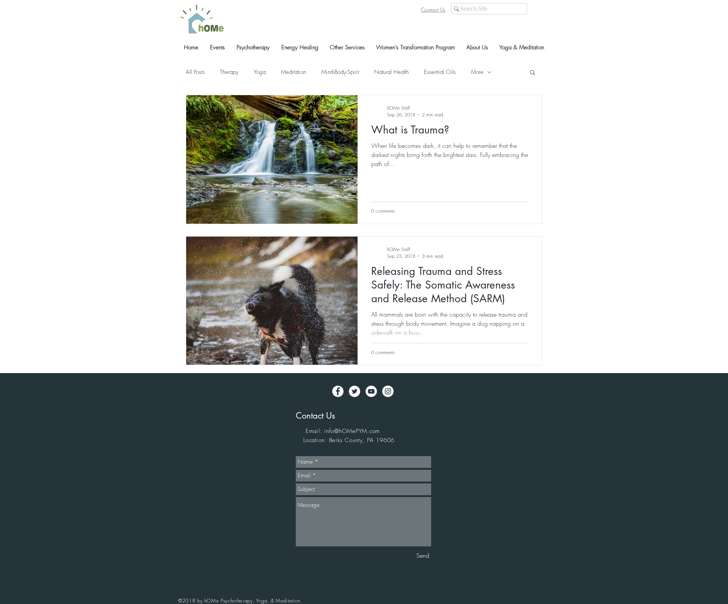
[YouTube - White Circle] (371, 391)
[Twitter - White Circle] (354, 391)
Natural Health (391, 72)
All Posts (195, 72)
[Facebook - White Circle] (338, 391)
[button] (532, 73)
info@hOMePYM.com (352, 431)
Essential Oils (440, 72)
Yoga (260, 72)
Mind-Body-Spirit (340, 72)
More (477, 72)
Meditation (293, 72)
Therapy (229, 72)
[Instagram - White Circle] (388, 391)
